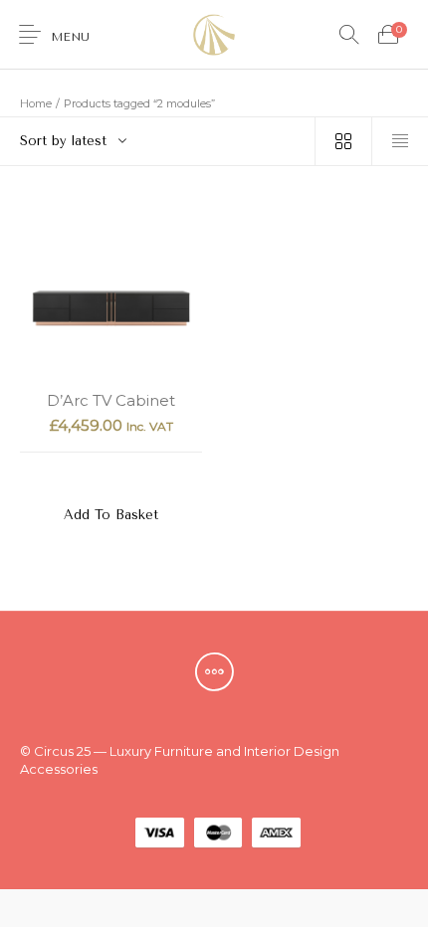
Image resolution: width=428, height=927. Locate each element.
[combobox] (157, 141)
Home (36, 103)
